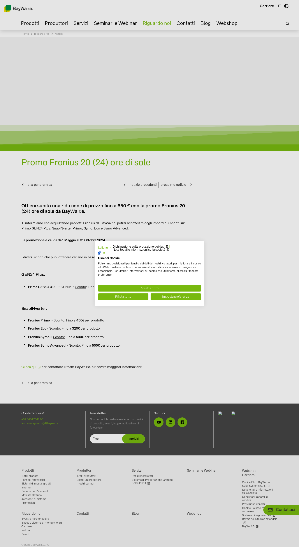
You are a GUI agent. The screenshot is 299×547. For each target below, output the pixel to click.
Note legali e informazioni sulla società (139, 249)
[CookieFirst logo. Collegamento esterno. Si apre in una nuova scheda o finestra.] (101, 253)
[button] (105, 247)
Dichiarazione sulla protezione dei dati (138, 246)
